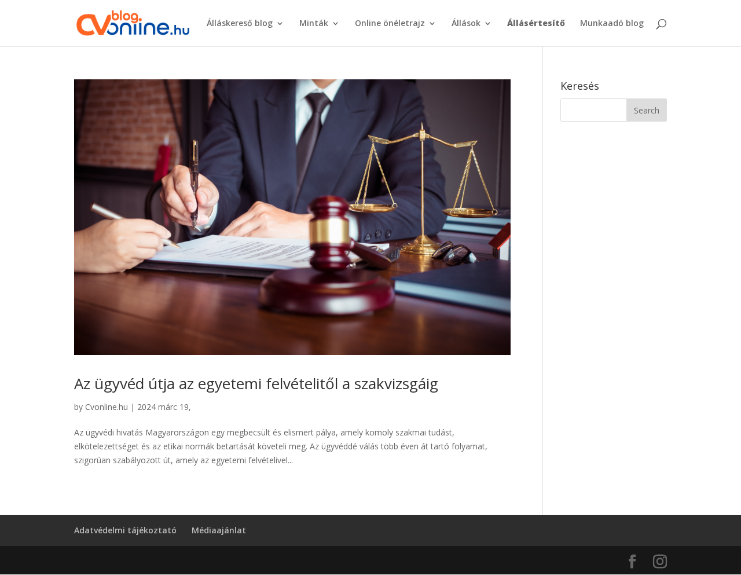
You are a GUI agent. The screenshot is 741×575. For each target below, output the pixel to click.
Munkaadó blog (612, 23)
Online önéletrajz (390, 23)
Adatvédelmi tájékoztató (125, 530)
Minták (313, 23)
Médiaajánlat (219, 530)
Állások (466, 23)
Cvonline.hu (106, 406)
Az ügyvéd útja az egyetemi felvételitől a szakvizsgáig (256, 383)
